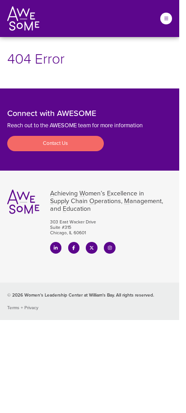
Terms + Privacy (22, 307)
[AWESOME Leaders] (23, 18)
